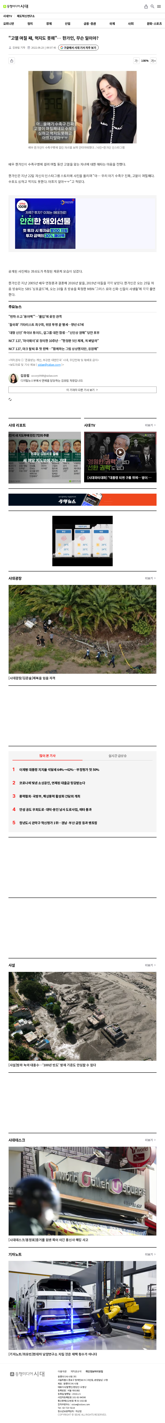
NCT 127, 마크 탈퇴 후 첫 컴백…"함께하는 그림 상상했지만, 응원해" (53, 348)
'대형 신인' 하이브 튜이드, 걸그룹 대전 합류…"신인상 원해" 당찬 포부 (53, 332)
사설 (11, 965)
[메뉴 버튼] (159, 6)
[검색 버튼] (152, 6)
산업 (67, 23)
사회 (130, 23)
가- (136, 60)
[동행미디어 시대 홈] (15, 6)
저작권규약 (76, 1371)
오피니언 (8, 23)
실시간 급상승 (117, 755)
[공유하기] (146, 6)
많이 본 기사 (47, 755)
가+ (153, 60)
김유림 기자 (18, 47)
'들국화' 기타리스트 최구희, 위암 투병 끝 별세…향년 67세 (46, 324)
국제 (112, 23)
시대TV (89, 425)
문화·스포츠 (154, 23)
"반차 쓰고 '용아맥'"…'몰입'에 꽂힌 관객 (35, 316)
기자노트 (15, 1254)
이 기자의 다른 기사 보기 (80, 390)
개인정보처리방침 (94, 1371)
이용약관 (62, 1371)
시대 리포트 (17, 425)
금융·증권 (90, 23)
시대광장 (15, 578)
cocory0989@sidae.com (44, 375)
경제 (49, 23)
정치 (30, 23)
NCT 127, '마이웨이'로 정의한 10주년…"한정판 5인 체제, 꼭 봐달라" (53, 340)
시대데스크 (16, 1140)
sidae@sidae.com (49, 365)
